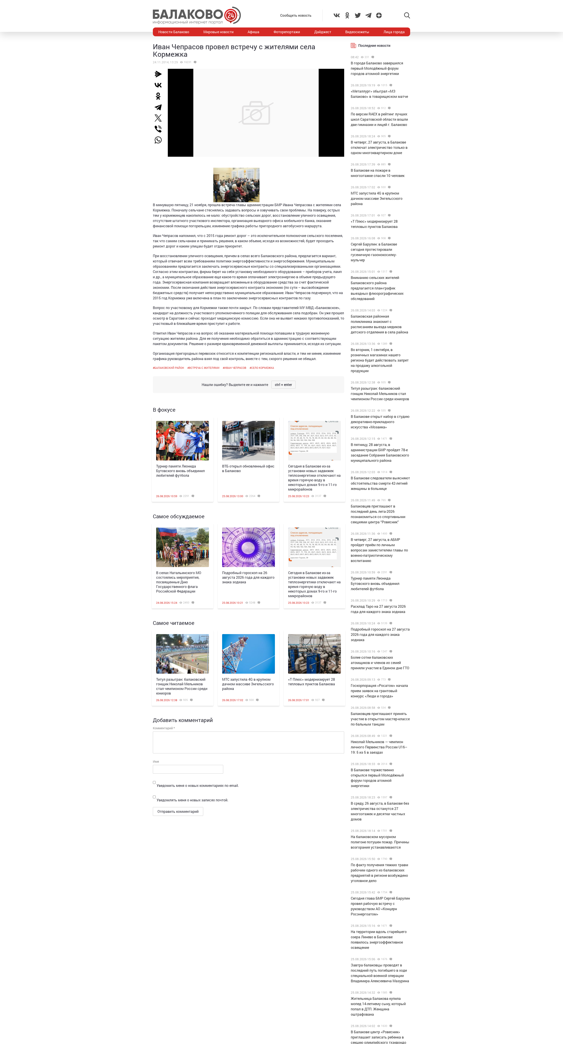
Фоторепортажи (287, 31)
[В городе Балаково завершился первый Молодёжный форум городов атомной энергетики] (372, 57)
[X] (160, 118)
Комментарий (164, 728)
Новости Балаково (173, 31)
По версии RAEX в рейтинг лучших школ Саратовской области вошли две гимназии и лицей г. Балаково (379, 119)
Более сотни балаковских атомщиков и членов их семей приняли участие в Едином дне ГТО (380, 662)
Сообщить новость (295, 15)
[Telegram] (160, 107)
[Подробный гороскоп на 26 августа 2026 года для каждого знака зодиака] (248, 547)
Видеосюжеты (357, 31)
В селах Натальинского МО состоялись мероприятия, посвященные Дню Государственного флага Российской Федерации (178, 581)
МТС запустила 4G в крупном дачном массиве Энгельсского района (248, 684)
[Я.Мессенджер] (160, 74)
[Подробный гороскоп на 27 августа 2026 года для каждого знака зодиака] (390, 623)
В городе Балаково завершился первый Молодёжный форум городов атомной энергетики (377, 68)
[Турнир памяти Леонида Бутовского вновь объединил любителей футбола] (182, 440)
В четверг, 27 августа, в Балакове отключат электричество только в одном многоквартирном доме (379, 147)
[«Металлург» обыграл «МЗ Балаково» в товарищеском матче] (390, 85)
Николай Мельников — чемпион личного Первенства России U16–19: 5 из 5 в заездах (379, 747)
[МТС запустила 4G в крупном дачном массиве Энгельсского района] (248, 654)
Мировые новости (218, 31)
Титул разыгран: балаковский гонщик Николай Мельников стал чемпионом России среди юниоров (181, 686)
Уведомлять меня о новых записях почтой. (192, 800)
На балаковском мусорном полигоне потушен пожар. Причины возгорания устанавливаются (380, 841)
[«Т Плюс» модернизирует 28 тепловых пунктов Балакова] (314, 654)
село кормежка (262, 367)
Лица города (394, 31)
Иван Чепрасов (235, 367)
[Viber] (160, 129)
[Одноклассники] (160, 96)
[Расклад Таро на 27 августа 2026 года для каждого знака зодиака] (390, 600)
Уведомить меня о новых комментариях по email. (198, 785)
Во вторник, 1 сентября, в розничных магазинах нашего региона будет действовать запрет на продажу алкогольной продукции (380, 360)
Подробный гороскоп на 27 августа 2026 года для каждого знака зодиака (380, 634)
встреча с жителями (204, 367)
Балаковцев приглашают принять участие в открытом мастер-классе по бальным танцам (380, 718)
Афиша (253, 31)
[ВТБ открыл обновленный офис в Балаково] (248, 440)
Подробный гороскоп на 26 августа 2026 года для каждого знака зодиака (248, 577)
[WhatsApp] (160, 140)
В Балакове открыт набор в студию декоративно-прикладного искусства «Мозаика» (380, 421)
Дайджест (322, 31)
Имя (156, 761)
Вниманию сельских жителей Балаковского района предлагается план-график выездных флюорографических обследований (377, 288)
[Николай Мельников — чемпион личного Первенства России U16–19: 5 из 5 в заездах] (390, 736)
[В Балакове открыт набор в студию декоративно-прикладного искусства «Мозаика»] (389, 410)
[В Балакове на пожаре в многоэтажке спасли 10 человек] (389, 164)
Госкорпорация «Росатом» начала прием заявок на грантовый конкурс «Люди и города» (379, 690)
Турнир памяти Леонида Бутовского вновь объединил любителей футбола (180, 471)
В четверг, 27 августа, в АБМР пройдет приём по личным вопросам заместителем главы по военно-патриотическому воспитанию (379, 550)
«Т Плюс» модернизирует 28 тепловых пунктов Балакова (311, 681)
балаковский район (169, 367)
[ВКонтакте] (160, 85)
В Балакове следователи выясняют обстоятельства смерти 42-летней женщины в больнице (380, 483)
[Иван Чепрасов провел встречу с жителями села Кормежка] (194, 62)
